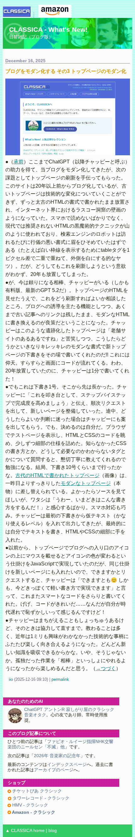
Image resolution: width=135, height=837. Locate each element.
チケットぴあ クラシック (36, 791)
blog (52, 830)
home (39, 830)
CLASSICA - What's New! (48, 29)
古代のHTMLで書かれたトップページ (57, 475)
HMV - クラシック (29, 805)
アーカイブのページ (53, 770)
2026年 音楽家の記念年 (57, 755)
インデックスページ (67, 764)
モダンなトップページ (86, 483)
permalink (60, 679)
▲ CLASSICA (18, 830)
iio (11, 679)
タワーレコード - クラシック (40, 798)
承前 (19, 161)
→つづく (106, 668)
